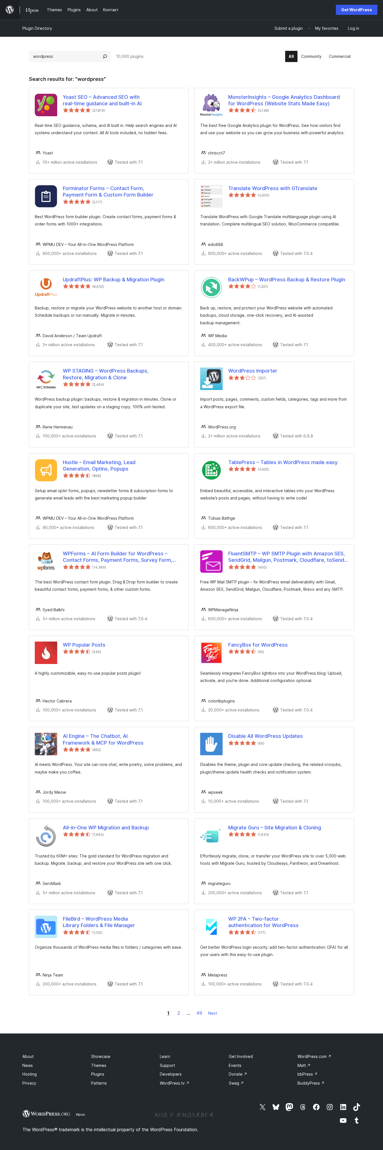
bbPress (307, 1074)
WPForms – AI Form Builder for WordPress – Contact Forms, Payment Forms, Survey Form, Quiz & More (117, 557)
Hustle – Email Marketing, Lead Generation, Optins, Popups (99, 465)
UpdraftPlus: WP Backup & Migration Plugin (113, 279)
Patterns (99, 1083)
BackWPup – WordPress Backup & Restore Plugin (286, 279)
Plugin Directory (37, 28)
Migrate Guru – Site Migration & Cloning (274, 827)
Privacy (29, 1083)
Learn (165, 1056)
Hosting (29, 1074)
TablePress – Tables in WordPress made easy (283, 462)
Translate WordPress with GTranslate (272, 188)
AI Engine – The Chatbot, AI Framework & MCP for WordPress (103, 739)
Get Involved (241, 1056)
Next (212, 1013)
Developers (171, 1074)
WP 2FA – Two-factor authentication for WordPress (263, 922)
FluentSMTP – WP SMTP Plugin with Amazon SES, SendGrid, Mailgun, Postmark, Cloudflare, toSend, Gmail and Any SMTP (286, 557)
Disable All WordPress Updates (265, 736)
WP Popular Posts (84, 645)
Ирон (80, 1114)
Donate (238, 1074)
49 (199, 1013)
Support (167, 1065)
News (27, 1065)
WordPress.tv (175, 1083)
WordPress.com (314, 1056)
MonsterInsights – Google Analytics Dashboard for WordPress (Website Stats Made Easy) (284, 100)
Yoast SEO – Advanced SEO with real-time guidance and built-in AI (102, 100)
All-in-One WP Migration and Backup (106, 827)
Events (235, 1065)
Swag (236, 1083)
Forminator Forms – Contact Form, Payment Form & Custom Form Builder (108, 191)
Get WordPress (356, 9)
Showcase (100, 1056)
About (28, 1056)
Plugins (97, 1074)
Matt (304, 1065)
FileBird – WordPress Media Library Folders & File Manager (99, 922)
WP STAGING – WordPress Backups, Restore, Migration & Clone (106, 374)
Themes (98, 1065)
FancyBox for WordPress (258, 645)
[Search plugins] (104, 56)
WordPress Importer (252, 371)
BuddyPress (311, 1083)
